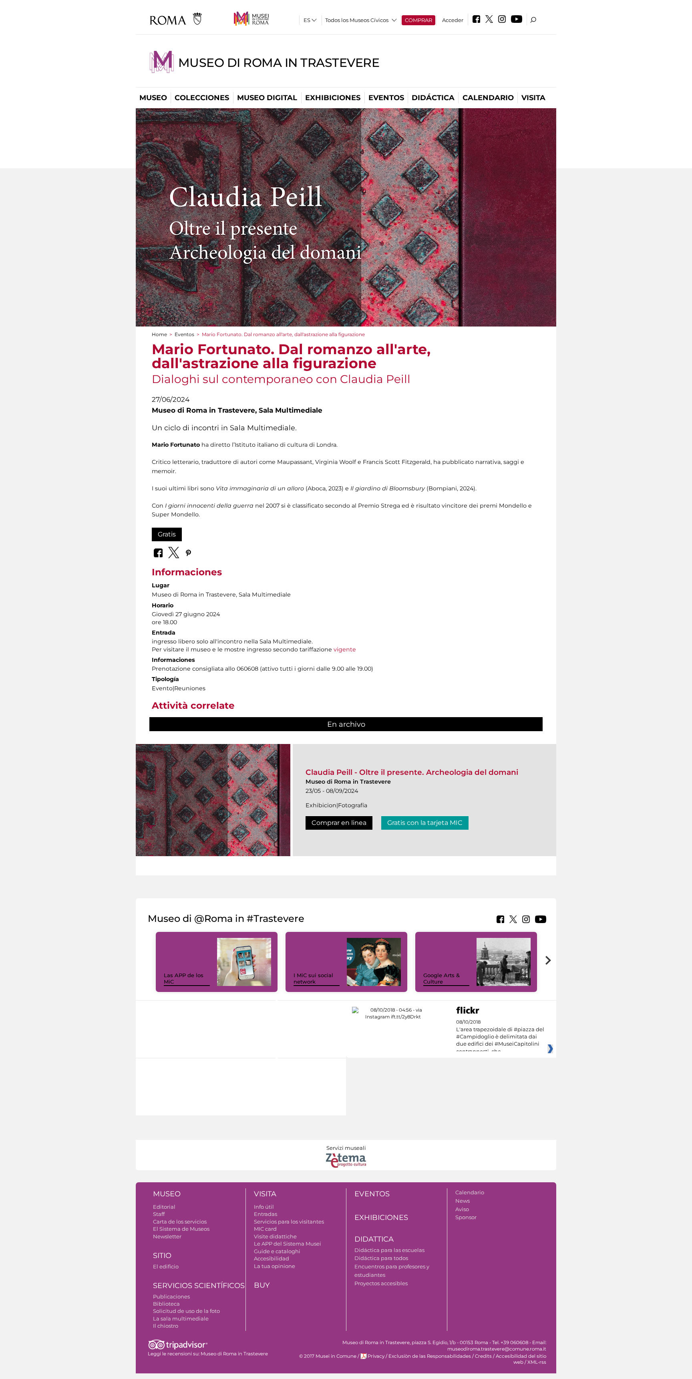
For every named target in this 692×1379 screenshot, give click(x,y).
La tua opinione (274, 1266)
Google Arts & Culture (441, 978)
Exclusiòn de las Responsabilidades (429, 1356)
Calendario (488, 97)
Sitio (162, 1255)
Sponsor (466, 1217)
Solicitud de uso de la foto (186, 1311)
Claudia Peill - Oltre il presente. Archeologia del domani (412, 772)
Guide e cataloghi (277, 1251)
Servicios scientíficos (199, 1285)
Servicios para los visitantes (289, 1221)
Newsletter (167, 1236)
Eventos (386, 97)
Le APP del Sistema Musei (287, 1243)
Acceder (452, 20)
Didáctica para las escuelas (389, 1250)
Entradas (265, 1214)
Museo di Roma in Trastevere (278, 62)
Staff (159, 1214)
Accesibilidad (271, 1258)
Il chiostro (165, 1326)
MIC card (265, 1229)
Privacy (376, 1356)
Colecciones (202, 97)
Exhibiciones (332, 97)
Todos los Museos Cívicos (356, 20)
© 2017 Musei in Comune (327, 1356)
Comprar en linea (339, 823)
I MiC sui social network (313, 978)
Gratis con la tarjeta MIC (425, 823)
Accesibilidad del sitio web (521, 1359)
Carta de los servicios (180, 1221)
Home (159, 334)
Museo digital (267, 97)
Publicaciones (171, 1296)
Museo (153, 97)
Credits (483, 1356)
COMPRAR (418, 20)
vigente (345, 649)
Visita (533, 97)
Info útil (264, 1207)
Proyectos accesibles (381, 1283)
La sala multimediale (181, 1318)
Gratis (167, 534)
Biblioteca (166, 1303)
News (462, 1201)
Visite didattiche (275, 1236)
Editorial (164, 1207)
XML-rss (536, 1362)
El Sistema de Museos (181, 1229)
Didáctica (433, 97)
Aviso (462, 1209)
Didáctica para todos (381, 1258)
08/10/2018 (500, 1036)
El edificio (166, 1266)
